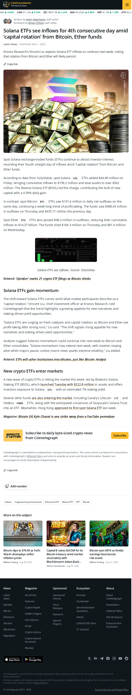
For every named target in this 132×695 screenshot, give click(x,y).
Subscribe (119, 435)
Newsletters (112, 604)
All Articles (30, 595)
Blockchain (9, 629)
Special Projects (57, 622)
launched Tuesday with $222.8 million (67, 384)
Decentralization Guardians (85, 609)
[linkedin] (96, 659)
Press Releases (58, 606)
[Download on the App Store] (12, 659)
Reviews (29, 648)
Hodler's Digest (33, 613)
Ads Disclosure (114, 617)
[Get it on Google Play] (33, 659)
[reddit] (126, 659)
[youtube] (120, 659)
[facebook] (108, 659)
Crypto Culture (33, 632)
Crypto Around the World (33, 640)
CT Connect (82, 629)
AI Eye (28, 626)
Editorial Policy (35, 456)
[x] (89, 659)
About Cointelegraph (114, 596)
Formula (81, 595)
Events (80, 617)
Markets (7, 604)
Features (29, 601)
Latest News (10, 44)
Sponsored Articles (59, 596)
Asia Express (32, 619)
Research (58, 614)
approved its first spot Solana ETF (78, 408)
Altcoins (7, 623)
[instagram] (114, 659)
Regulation (9, 635)
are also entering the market (52, 398)
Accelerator (82, 601)
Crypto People (32, 607)
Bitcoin (7, 610)
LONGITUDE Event (86, 623)
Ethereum (8, 617)
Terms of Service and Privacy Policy (112, 689)
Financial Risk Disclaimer (113, 625)
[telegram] (102, 659)
